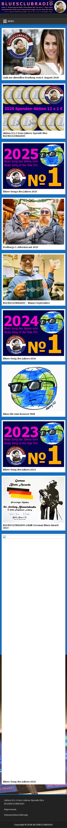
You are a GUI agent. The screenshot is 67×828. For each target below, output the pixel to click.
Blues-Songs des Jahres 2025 (20, 191)
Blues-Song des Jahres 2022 (19, 781)
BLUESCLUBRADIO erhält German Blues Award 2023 (30, 526)
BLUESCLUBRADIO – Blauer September (26, 302)
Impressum (10, 809)
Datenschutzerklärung (16, 815)
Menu (11, 21)
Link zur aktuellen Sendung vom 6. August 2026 (31, 77)
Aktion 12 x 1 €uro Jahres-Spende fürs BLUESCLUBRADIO (25, 134)
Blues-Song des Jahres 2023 (19, 469)
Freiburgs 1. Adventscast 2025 (20, 247)
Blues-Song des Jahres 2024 (19, 358)
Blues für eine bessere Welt (19, 414)
